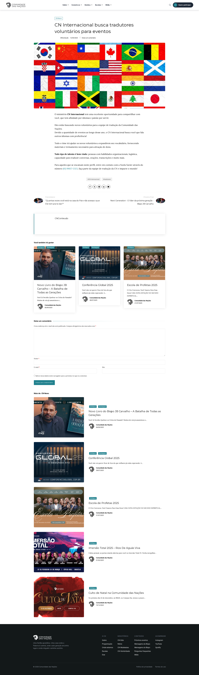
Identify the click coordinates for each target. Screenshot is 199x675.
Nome (36, 359)
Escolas (98, 5)
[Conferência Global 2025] (59, 462)
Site (103, 367)
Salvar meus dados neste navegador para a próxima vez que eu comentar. (61, 376)
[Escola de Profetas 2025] (59, 507)
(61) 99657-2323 (70, 168)
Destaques (50, 247)
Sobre (65, 5)
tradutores (107, 179)
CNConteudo (64, 38)
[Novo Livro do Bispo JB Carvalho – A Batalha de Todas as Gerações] (59, 417)
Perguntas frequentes (142, 651)
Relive (120, 644)
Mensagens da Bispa (142, 644)
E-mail (37, 367)
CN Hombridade (124, 651)
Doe (103, 655)
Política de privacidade (144, 667)
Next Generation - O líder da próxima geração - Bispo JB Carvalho (132, 200)
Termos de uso (160, 667)
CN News (59, 18)
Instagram (159, 640)
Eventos (88, 5)
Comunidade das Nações (53, 305)
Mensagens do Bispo (142, 647)
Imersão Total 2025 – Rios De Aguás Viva (114, 548)
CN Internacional (94, 179)
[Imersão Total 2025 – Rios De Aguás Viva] (59, 552)
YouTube (158, 644)
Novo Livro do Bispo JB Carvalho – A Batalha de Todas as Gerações (52, 289)
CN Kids (121, 640)
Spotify (158, 647)
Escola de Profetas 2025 (142, 285)
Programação (107, 644)
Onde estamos (107, 647)
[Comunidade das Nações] (16, 5)
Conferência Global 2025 (97, 285)
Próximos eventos (141, 640)
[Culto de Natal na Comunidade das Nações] (59, 597)
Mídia (107, 5)
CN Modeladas (123, 647)
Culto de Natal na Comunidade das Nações (116, 592)
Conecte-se (76, 5)
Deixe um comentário (89, 38)
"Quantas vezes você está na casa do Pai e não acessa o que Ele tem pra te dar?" (72, 200)
